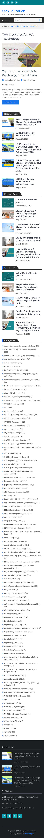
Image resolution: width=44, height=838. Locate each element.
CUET (6, 408)
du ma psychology (12, 429)
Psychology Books (12, 621)
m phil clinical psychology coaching (19, 503)
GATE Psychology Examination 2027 (25, 134)
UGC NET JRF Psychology (15, 696)
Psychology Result (12, 646)
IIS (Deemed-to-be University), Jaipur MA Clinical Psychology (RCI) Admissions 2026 (29, 148)
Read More (10, 102)
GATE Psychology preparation (17, 444)
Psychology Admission (13, 617)
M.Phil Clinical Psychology (15, 506)
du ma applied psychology (15, 426)
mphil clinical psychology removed (19, 572)
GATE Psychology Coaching (16, 440)
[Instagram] (7, 2)
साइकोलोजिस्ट (8, 736)
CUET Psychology (11, 411)
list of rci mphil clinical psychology (19, 499)
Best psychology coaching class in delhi (21, 386)
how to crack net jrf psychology (17, 477)
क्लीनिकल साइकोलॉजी (10, 718)
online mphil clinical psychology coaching (22, 604)
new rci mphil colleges (14, 597)
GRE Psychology (11, 453)
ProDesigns (29, 834)
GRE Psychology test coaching (17, 468)
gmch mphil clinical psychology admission (22, 447)
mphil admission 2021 (13, 541)
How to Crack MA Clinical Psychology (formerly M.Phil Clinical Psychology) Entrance (28, 253)
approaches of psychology (15, 359)
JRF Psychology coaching (15, 492)
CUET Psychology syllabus (15, 418)
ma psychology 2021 (12, 521)
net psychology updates (14, 593)
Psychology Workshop (13, 650)
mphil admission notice (14, 545)
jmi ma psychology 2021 (14, 488)
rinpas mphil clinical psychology (18, 692)
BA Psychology (10, 366)
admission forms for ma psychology (19, 346)
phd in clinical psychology (15, 610)
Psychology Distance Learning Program (21, 628)
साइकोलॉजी (7, 732)
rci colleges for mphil (13, 675)
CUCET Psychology (12, 404)
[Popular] (5, 268)
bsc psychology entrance (14, 389)
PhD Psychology (11, 614)
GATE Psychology (11, 436)
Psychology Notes (11, 643)
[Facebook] (3, 2)
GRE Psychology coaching (15, 457)
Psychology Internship (14, 635)
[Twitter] (16, 2)
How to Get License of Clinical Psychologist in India (28, 227)
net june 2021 (10, 590)
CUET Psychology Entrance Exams (19, 415)
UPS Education (13, 11)
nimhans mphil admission (15, 600)
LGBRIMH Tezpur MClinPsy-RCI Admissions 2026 (25, 182)
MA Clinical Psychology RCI (15, 514)
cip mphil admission (13, 393)
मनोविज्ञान (7, 725)
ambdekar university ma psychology (19, 356)
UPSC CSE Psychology (13, 707)
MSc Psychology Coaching (15, 575)
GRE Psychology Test (13, 464)
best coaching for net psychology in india (21, 380)
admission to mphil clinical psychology (20, 350)
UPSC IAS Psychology (13, 710)
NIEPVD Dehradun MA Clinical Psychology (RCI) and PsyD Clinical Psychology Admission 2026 (29, 165)
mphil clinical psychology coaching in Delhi (22, 556)
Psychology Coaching (13, 625)
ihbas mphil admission (13, 481)
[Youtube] (12, 2)
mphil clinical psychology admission (19, 552)
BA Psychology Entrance (14, 370)
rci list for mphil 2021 (13, 679)
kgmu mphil (9, 496)
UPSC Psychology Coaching (15, 714)
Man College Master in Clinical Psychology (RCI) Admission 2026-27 (29, 122)
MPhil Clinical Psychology (15, 549)
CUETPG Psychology (13, 422)
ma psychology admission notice (18, 524)
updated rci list (10, 700)
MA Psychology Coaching (15, 528)
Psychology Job (10, 639)
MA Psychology (10, 517)
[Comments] (14, 268)
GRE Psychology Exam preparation (19, 461)
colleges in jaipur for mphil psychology (21, 400)
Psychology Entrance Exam (15, 632)
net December (10, 579)
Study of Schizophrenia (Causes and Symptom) (28, 239)
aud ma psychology (12, 363)
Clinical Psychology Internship (17, 397)
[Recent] (9, 268)
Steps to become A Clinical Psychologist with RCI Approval (26, 214)
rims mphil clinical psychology (17, 689)
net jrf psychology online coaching (19, 586)
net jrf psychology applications (17, 582)
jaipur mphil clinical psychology (18, 485)
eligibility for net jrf (12, 433)
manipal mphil (10, 538)
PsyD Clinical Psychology (14, 654)
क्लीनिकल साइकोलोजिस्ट (11, 721)
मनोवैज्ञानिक (7, 728)
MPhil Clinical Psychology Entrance (19, 562)
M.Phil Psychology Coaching (16, 510)
